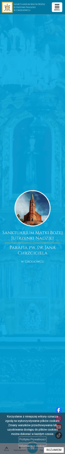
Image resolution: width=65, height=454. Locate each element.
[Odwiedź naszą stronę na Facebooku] (58, 410)
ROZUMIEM (53, 450)
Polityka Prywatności (32, 439)
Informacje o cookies (32, 446)
